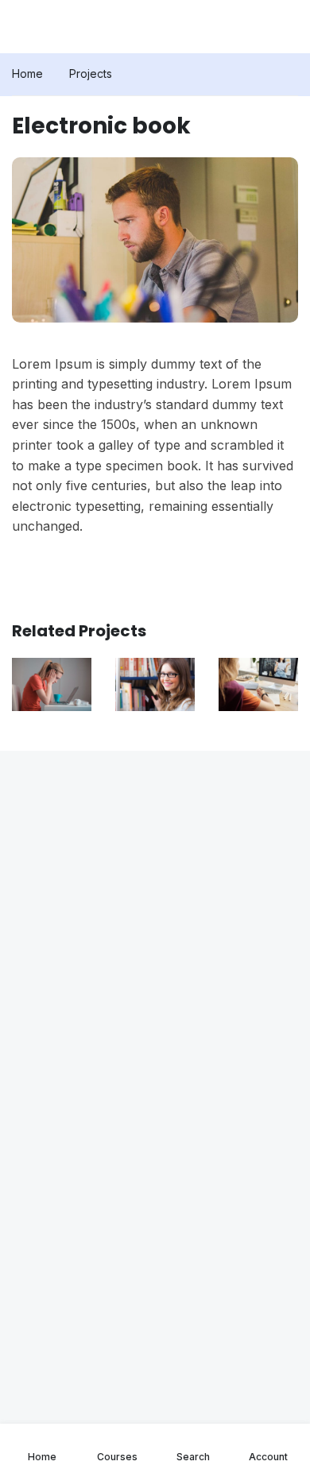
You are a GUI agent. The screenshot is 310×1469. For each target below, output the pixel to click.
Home (27, 73)
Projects (90, 73)
